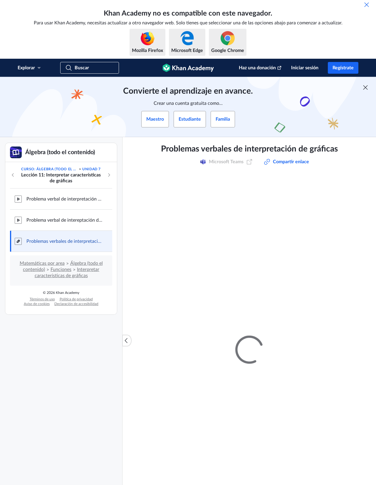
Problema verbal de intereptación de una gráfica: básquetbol (64, 220)
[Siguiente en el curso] (109, 174)
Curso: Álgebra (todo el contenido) (49, 169)
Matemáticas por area (42, 263)
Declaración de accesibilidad (76, 304)
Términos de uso (42, 299)
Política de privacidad (76, 299)
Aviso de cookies (37, 304)
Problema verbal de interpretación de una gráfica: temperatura (64, 199)
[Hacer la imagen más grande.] (249, 309)
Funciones (61, 269)
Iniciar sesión (304, 67)
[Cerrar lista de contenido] (127, 340)
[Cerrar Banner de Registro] (365, 87)
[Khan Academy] (188, 68)
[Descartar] (366, 4)
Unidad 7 (91, 169)
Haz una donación (257, 67)
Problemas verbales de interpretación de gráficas (64, 241)
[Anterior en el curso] (12, 174)
